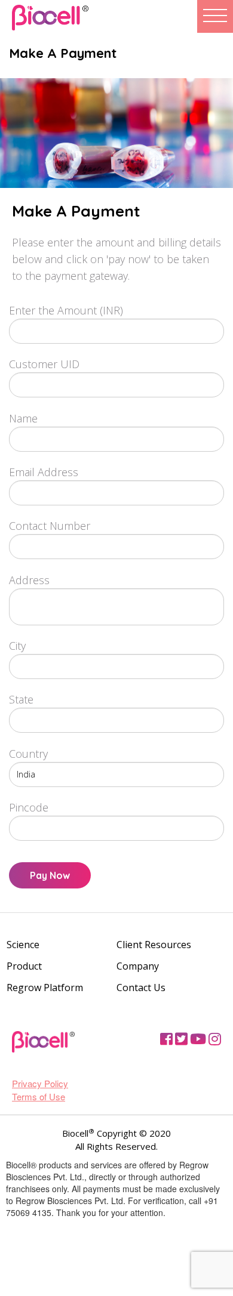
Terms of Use (38, 1096)
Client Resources (153, 944)
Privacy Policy (40, 1083)
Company (137, 966)
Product (24, 966)
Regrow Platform (45, 987)
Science (23, 944)
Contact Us (140, 987)
